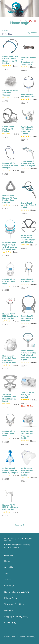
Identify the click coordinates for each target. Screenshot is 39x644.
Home (7, 561)
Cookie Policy (10, 622)
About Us (8, 567)
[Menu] (35, 21)
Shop (6, 573)
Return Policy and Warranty (17, 592)
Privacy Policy (10, 598)
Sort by (5, 30)
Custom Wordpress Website (16, 544)
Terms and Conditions (14, 604)
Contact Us (9, 585)
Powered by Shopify (27, 637)
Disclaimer (9, 610)
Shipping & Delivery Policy (16, 616)
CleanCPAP (15, 637)
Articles (7, 579)
